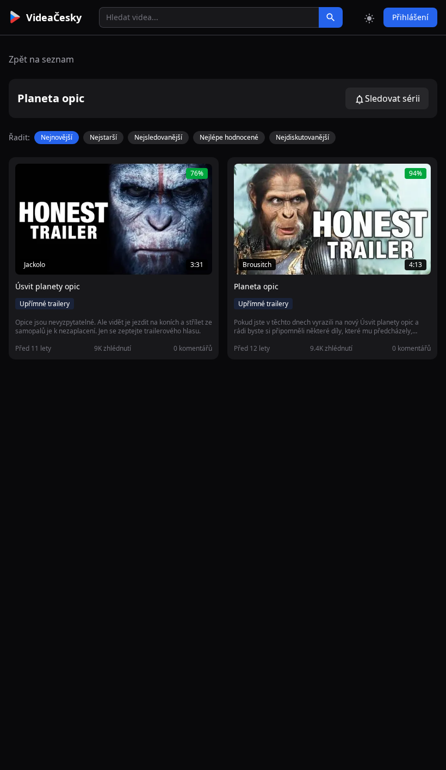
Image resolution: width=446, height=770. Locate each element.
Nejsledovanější (158, 137)
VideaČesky (54, 17)
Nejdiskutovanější (302, 137)
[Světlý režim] (369, 17)
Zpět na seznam (41, 59)
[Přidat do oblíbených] (28, 178)
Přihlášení (410, 17)
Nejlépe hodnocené (229, 137)
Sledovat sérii (392, 98)
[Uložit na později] (48, 178)
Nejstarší (103, 137)
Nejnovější (56, 137)
